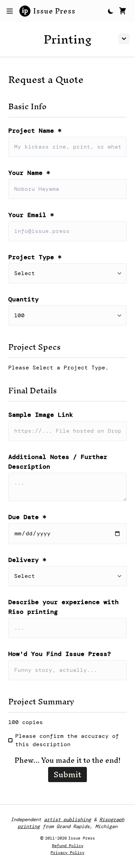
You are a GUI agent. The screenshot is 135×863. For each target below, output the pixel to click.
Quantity (23, 299)
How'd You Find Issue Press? (59, 654)
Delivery (27, 560)
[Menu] (10, 11)
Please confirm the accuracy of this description (67, 740)
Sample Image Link (40, 415)
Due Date (27, 517)
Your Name (29, 173)
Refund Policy (67, 846)
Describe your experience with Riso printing (63, 607)
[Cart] (122, 11)
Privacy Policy (67, 853)
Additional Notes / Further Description (57, 462)
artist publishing (67, 819)
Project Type (35, 257)
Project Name (35, 130)
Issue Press (54, 11)
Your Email (31, 215)
